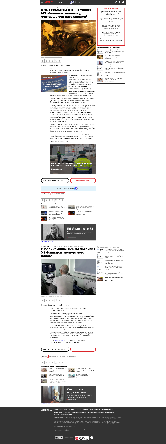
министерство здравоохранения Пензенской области (55, 296)
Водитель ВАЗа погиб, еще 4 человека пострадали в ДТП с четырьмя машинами (57, 213)
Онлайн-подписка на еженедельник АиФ (101, 409)
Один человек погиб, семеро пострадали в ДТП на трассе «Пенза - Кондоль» (56, 218)
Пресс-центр (72, 409)
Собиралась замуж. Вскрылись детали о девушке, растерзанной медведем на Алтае (113, 268)
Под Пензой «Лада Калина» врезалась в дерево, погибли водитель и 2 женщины (111, 27)
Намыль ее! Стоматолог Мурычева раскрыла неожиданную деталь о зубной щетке (114, 273)
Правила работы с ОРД (79, 411)
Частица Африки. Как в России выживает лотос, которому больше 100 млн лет (114, 51)
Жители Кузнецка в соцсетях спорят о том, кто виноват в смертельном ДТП (71, 164)
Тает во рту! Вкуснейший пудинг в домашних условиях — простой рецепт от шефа (114, 279)
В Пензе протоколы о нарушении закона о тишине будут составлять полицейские (111, 40)
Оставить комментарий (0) (83, 180)
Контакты (67, 412)
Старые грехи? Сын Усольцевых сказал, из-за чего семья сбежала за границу (114, 251)
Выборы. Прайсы (58, 412)
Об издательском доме (60, 409)
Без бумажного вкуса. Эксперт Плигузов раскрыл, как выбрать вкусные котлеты (111, 13)
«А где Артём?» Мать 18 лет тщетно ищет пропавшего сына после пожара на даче (114, 262)
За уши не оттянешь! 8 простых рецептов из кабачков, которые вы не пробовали (115, 57)
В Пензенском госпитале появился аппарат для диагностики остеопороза (83, 376)
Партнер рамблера (68, 437)
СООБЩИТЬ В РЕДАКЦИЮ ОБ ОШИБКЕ (63, 414)
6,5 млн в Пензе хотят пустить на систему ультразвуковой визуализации (57, 370)
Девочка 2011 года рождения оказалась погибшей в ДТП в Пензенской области (111, 33)
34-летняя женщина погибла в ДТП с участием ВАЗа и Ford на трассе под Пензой (84, 213)
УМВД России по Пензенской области (51, 57)
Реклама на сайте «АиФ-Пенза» (62, 411)
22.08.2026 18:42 (45, 246)
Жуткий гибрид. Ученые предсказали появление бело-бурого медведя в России (115, 68)
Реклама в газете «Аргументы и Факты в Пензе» (100, 411)
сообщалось (59, 340)
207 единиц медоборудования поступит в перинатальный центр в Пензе (85, 370)
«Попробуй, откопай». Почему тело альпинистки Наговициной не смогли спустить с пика (114, 63)
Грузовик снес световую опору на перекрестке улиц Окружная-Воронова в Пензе (85, 207)
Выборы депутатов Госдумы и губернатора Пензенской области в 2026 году (93, 412)
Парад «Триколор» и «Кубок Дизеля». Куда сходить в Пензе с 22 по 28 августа (111, 20)
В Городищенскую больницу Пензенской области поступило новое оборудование (57, 381)
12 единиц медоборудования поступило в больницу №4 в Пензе (56, 376)
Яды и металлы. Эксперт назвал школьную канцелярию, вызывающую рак (113, 80)
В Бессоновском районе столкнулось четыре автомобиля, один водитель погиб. (58, 207)
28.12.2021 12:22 (45, 7)
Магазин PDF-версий (82, 409)
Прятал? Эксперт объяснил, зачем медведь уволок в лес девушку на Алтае (114, 256)
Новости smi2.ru (47, 241)
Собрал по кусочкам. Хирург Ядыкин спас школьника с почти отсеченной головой (115, 74)
